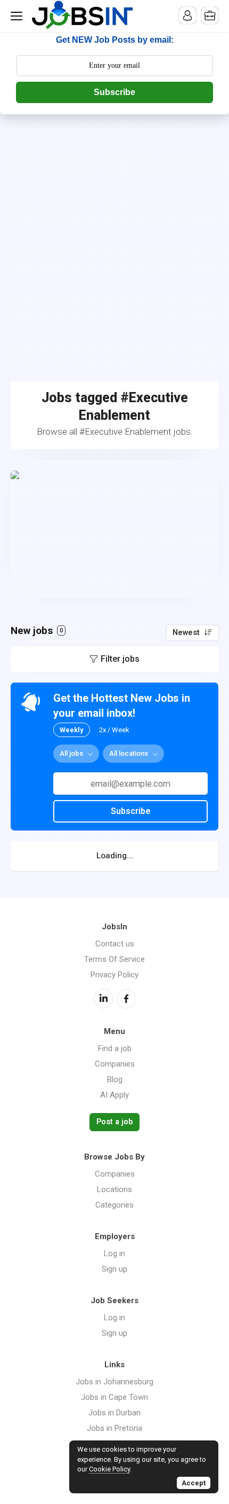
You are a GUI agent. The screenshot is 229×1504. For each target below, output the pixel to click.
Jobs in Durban (114, 1412)
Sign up (114, 1269)
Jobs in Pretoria (114, 1428)
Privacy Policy (114, 975)
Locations (114, 1189)
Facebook (126, 999)
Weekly (72, 730)
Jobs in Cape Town (114, 1397)
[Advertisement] (114, 234)
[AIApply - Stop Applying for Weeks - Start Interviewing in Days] (114, 529)
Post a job (114, 1121)
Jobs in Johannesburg (114, 1381)
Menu (19, 16)
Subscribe (114, 92)
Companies (115, 1064)
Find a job (115, 1048)
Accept (194, 1483)
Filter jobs (120, 659)
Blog (114, 1079)
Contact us (114, 944)
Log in (114, 1253)
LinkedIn (103, 999)
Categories (114, 1205)
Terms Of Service (114, 959)
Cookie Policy (109, 1469)
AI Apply (114, 1095)
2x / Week (114, 730)
